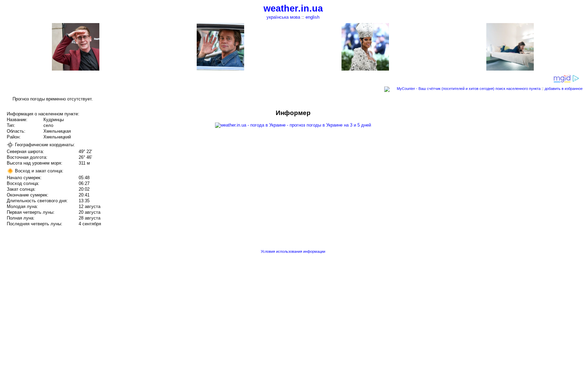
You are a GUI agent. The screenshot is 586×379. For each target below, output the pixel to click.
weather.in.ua (293, 8)
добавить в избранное (564, 89)
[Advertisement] (517, 156)
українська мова (283, 17)
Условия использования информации (293, 251)
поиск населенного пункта (518, 89)
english (312, 17)
